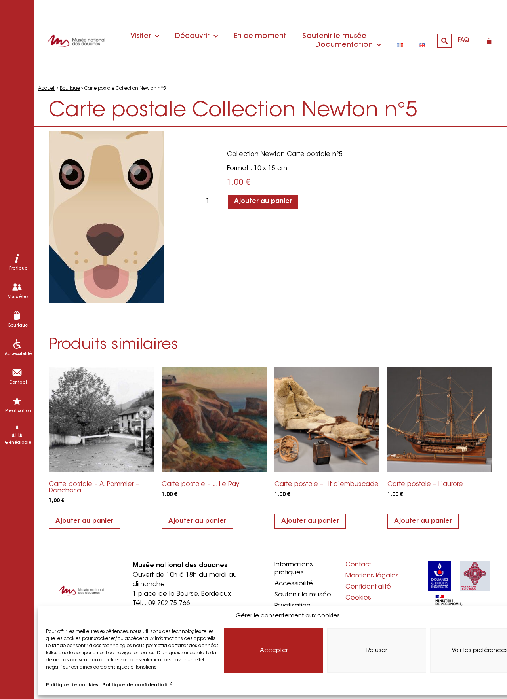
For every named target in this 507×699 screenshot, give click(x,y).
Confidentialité (368, 587)
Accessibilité (293, 584)
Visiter (140, 36)
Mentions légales (372, 576)
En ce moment (260, 36)
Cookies (358, 598)
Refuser (376, 650)
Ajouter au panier (263, 201)
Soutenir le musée (334, 36)
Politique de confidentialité (137, 685)
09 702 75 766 (169, 603)
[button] (444, 41)
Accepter (274, 650)
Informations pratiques (293, 569)
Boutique (70, 88)
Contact (358, 565)
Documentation (344, 45)
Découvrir (192, 36)
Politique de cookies (72, 685)
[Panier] (489, 41)
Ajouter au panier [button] (84, 521)
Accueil (46, 88)
